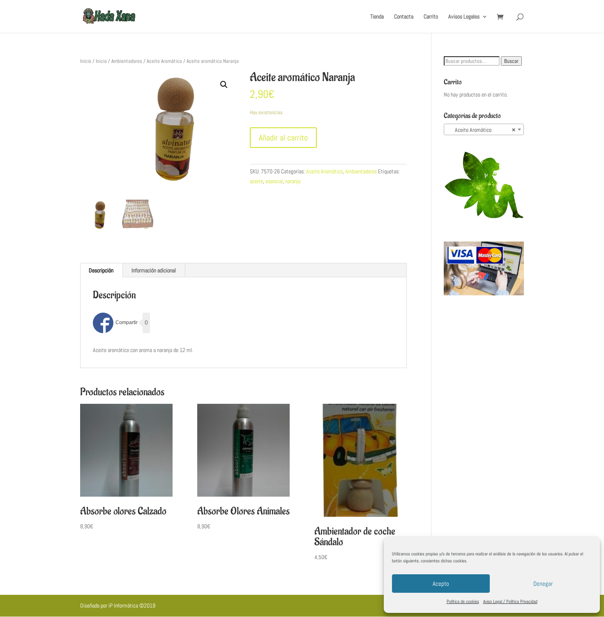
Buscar (511, 61)
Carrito (431, 17)
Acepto (441, 583)
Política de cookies (463, 601)
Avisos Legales (464, 17)
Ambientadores (126, 61)
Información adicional (153, 270)
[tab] (101, 270)
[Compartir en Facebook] (115, 323)
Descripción (101, 270)
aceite (256, 181)
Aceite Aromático (164, 61)
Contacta (403, 17)
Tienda (377, 17)
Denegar (543, 583)
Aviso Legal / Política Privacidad (510, 601)
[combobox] (484, 129)
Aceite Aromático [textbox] (481, 130)
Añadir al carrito (283, 137)
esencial (274, 181)
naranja (292, 181)
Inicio (85, 61)
